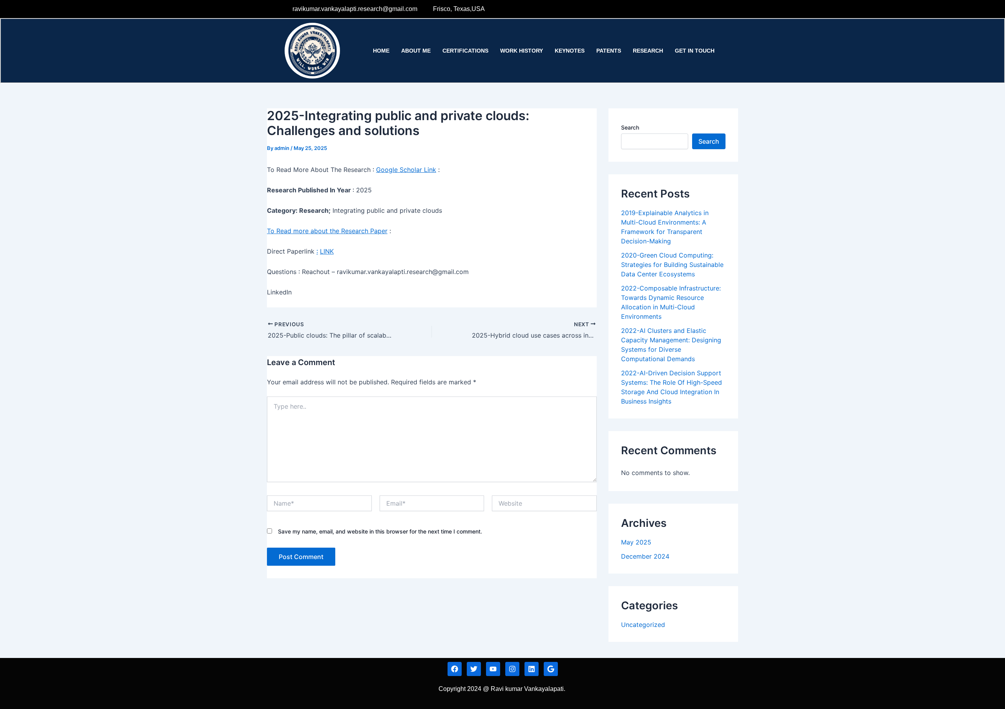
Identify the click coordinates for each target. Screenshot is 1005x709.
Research (648, 51)
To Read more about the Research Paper (327, 231)
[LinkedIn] (682, 9)
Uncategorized (643, 625)
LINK (327, 251)
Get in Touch (694, 51)
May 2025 (636, 542)
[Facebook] (650, 9)
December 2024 (645, 556)
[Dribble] (698, 9)
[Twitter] (666, 9)
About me (416, 51)
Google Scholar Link (406, 170)
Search (630, 127)
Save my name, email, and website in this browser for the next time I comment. (380, 531)
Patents (608, 51)
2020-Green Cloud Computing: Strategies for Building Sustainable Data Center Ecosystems (672, 264)
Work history (521, 51)
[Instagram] (714, 9)
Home (381, 51)
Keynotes (570, 51)
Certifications (465, 51)
